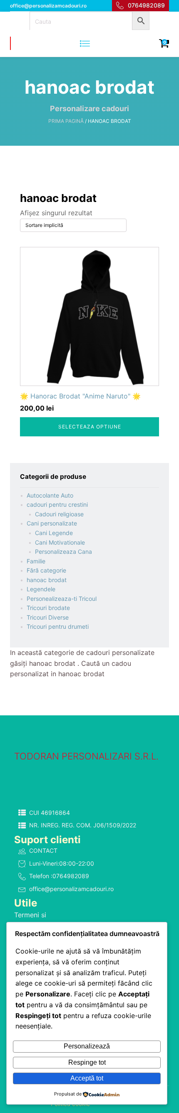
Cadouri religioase (59, 514)
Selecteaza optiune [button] (89, 426)
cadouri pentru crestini (57, 504)
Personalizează (87, 1046)
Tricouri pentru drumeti (58, 626)
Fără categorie (46, 570)
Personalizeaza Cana (63, 551)
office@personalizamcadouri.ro (48, 5)
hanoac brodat (47, 579)
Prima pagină (66, 121)
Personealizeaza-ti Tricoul (62, 598)
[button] (89, 813)
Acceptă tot (86, 1078)
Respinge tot (87, 1062)
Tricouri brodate (48, 607)
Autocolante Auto (50, 495)
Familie (36, 561)
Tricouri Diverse (48, 617)
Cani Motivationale (60, 542)
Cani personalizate (52, 523)
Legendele (41, 589)
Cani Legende (54, 532)
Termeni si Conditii (30, 920)
